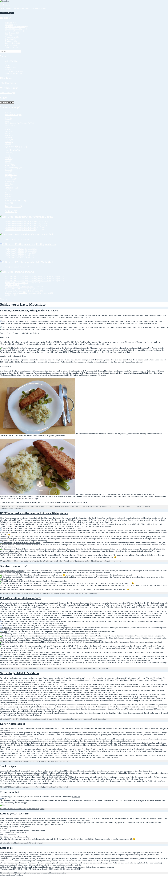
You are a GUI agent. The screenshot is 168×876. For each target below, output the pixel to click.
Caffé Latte (37, 593)
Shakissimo (102, 719)
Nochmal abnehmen (12, 285)
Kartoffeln (16, 146)
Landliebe (46, 787)
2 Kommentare (17, 508)
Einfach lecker (10, 33)
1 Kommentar (116, 561)
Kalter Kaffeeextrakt (12, 723)
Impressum (8, 69)
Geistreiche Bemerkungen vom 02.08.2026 (20, 226)
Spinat (8, 198)
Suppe (9, 203)
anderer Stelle (13, 818)
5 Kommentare (60, 873)
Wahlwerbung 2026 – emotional (16, 283)
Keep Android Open (7, 93)
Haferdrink (55, 593)
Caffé (30, 593)
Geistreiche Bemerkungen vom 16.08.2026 (20, 221)
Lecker (8, 161)
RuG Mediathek (44, 234)
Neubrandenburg (13, 167)
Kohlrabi (9, 153)
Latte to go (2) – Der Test (14, 813)
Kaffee (62, 593)
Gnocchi (8, 137)
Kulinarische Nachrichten (14, 73)
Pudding (108, 561)
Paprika (11, 174)
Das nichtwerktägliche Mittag (15, 27)
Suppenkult (76, 797)
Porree (133, 506)
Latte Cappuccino (59, 719)
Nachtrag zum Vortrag (13, 565)
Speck (8, 196)
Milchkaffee (104, 506)
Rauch (139, 506)
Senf (8, 190)
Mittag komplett (9, 791)
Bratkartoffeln (13, 114)
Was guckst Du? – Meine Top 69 (16, 289)
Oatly (86, 593)
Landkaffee (16, 658)
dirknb (21, 506)
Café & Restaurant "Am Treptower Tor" (19, 123)
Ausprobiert (9, 25)
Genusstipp (9, 39)
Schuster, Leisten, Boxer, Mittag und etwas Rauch (29, 310)
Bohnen (8, 112)
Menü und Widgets (7, 13)
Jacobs (26, 761)
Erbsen (9, 131)
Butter (8, 119)
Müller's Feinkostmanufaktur (119, 506)
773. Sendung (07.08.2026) (14, 253)
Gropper (49, 719)
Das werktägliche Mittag (13, 29)
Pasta (8, 177)
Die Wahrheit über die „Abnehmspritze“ (19, 287)
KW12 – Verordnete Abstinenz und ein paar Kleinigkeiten (34, 513)
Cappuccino (46, 593)
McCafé (40, 843)
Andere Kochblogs (11, 61)
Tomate (13, 206)
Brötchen (8, 117)
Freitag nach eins (46, 244)
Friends (7, 65)
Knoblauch (12, 150)
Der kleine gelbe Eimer (13, 31)
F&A (6, 35)
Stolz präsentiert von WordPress (11, 875)
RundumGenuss (43, 216)
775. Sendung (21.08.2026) (14, 249)
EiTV (7, 63)
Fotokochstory (10, 37)
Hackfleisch (9, 142)
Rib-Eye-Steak (10, 181)
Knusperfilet (65, 506)
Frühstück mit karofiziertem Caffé (20, 598)
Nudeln (8, 170)
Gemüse (9, 135)
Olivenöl (8, 172)
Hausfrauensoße (80, 561)
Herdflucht (8, 41)
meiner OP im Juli (127, 603)
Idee (6, 295)
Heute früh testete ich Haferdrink (12, 571)
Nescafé (94, 719)
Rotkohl (8, 183)
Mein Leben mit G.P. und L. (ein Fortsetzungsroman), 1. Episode (28, 281)
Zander (8, 209)
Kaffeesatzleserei (11, 43)
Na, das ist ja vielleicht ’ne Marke (19, 673)
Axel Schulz (49, 506)
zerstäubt (24, 640)
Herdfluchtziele (10, 67)
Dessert (71, 561)
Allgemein (8, 23)
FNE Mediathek (44, 262)
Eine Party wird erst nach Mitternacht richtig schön (23, 293)
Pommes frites (11, 179)
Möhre (10, 165)
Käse (7, 155)
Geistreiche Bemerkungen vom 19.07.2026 (20, 230)
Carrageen (33, 781)
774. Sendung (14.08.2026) (14, 251)
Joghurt (8, 144)
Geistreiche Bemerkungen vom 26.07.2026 (20, 228)
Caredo (21, 873)
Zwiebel (11, 211)
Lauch (9, 159)
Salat (9, 185)
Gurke (9, 139)
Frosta (57, 506)
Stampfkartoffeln (15, 200)
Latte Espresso (75, 506)
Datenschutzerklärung (17, 71)
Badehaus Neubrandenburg (46, 561)
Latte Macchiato (87, 506)
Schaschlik (146, 506)
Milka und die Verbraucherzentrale (17, 291)
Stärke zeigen (8, 766)
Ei (7, 129)
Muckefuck (25, 658)
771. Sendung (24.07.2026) (14, 257)
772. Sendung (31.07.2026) (14, 255)
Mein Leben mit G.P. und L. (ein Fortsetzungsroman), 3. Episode (28, 276)
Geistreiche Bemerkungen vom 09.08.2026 (20, 223)
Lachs (8, 157)
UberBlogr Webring (8, 83)
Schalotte (11, 188)
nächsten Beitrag (54, 589)
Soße (7, 192)
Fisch (7, 133)
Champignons (10, 125)
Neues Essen (9, 45)
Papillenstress (9, 47)
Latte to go (6, 847)
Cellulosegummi (40, 719)
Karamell (42, 761)
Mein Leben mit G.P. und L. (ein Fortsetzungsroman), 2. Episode (28, 279)
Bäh (7, 121)
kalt (37, 761)
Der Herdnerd (5, 5)
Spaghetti (8, 194)
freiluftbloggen (30, 873)
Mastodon (3, 299)
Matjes (102, 561)
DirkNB (29, 271)
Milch (8, 163)
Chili (7, 127)
